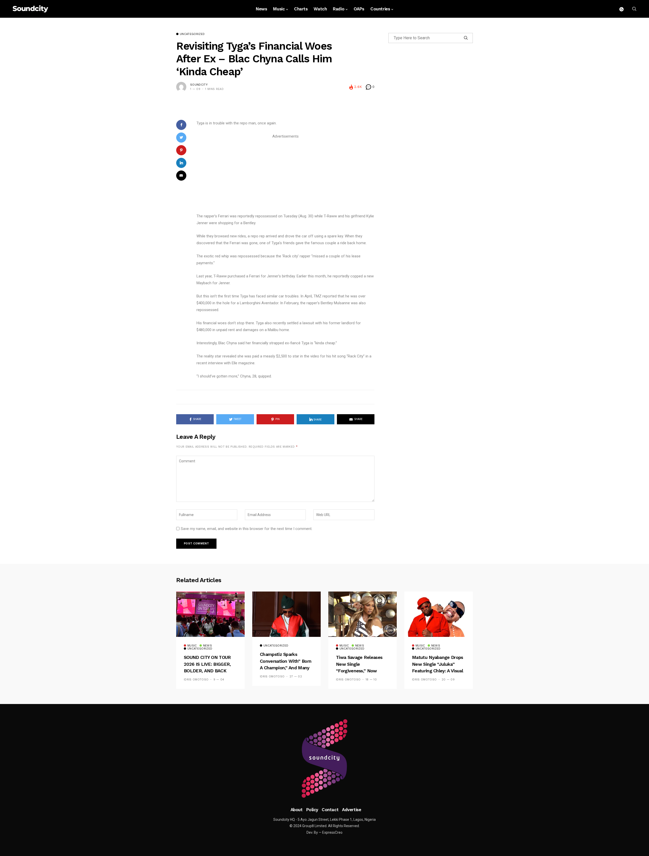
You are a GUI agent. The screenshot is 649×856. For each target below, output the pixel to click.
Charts (301, 8)
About (297, 809)
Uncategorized (192, 34)
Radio (338, 8)
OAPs (359, 8)
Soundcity (199, 84)
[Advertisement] (285, 175)
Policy (312, 809)
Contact (330, 809)
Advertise (351, 809)
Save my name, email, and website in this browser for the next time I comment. (246, 528)
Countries (380, 8)
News (261, 8)
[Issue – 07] (324, 758)
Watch (320, 8)
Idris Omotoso (196, 679)
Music (279, 8)
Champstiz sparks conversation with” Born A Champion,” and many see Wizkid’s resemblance (285, 668)
